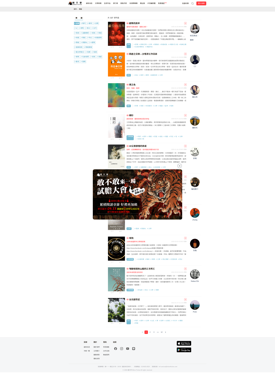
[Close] (179, 166)
